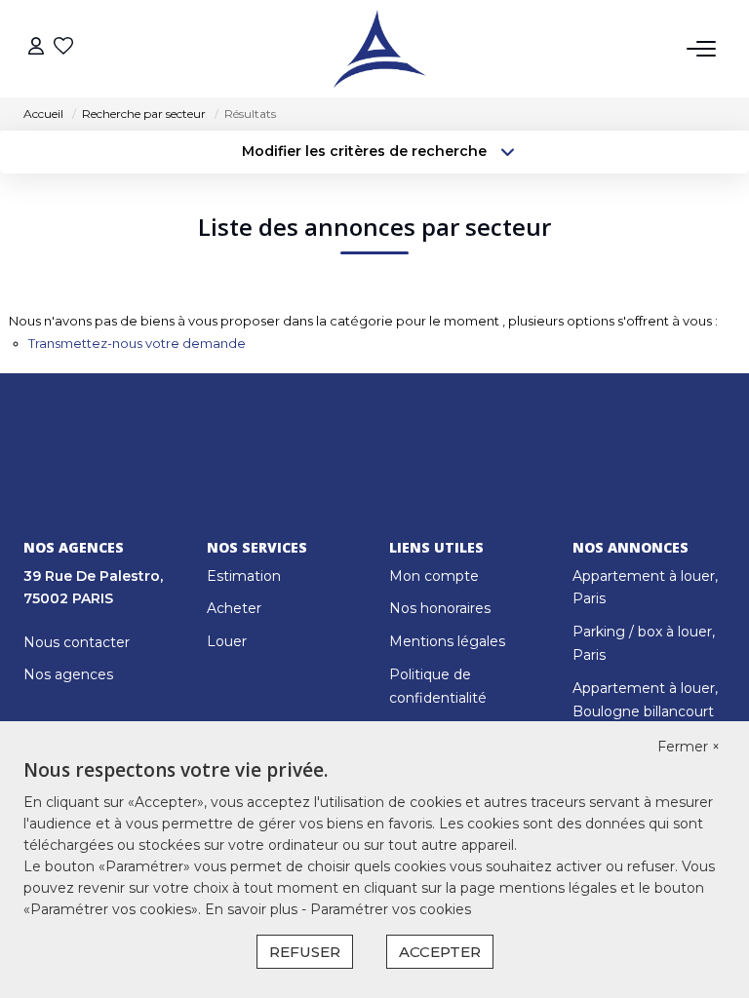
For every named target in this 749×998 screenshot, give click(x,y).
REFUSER (304, 951)
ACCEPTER (440, 951)
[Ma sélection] (63, 48)
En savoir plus (253, 909)
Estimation (244, 576)
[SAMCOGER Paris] (380, 49)
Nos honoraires (440, 608)
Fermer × (688, 746)
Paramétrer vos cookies (390, 909)
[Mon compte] (36, 48)
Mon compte (434, 576)
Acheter (234, 608)
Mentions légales (447, 641)
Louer (227, 641)
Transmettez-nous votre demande (137, 343)
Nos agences (68, 674)
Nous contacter (76, 642)
